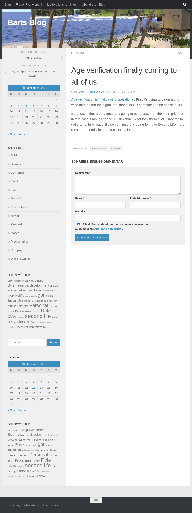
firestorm (38, 290)
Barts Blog (27, 22)
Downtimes (18, 172)
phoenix (53, 306)
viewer (32, 322)
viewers (42, 322)
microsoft (53, 301)
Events (15, 181)
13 (33, 111)
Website (80, 211)
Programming (19, 241)
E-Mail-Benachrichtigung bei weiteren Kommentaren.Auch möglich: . (112, 226)
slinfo (10, 322)
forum (11, 295)
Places (15, 232)
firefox (30, 290)
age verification (98, 148)
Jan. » (22, 134)
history (49, 295)
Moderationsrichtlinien (62, 4)
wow (42, 327)
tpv (15, 322)
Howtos (15, 215)
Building (15, 155)
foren (52, 290)
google (34, 296)
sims (54, 317)
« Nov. (12, 134)
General (78, 53)
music (12, 306)
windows (13, 327)
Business (16, 164)
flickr (47, 290)
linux (38, 301)
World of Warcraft (21, 258)
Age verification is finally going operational (102, 99)
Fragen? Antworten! (29, 4)
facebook (12, 290)
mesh (44, 300)
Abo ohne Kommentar (108, 228)
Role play (16, 250)
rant (38, 311)
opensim (22, 306)
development (39, 285)
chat (27, 286)
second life (115, 148)
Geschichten (18, 207)
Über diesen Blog (93, 4)
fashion (22, 290)
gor (41, 295)
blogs (31, 280)
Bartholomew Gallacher (96, 91)
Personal (16, 224)
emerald (54, 286)
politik (11, 311)
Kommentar (83, 172)
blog (25, 280)
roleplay (20, 317)
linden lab (14, 300)
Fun (13, 189)
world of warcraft (28, 327)
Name (79, 198)
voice (48, 322)
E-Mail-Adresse (140, 198)
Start (7, 4)
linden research (29, 301)
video (21, 322)
